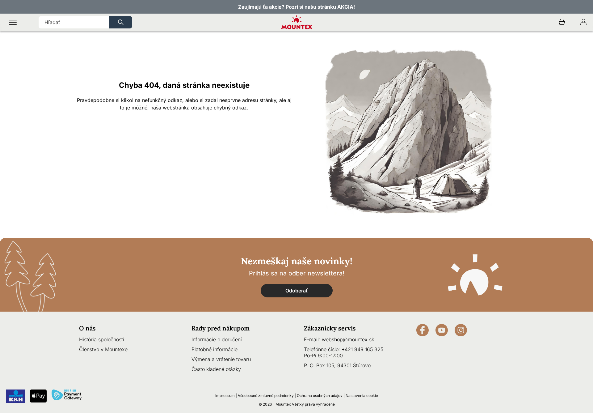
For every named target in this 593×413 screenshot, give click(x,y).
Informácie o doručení (216, 339)
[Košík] (562, 22)
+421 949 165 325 (362, 349)
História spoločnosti (101, 339)
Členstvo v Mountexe (103, 349)
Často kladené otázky (216, 369)
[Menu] (13, 22)
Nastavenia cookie (362, 395)
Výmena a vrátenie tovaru (221, 359)
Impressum (225, 395)
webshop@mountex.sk (348, 339)
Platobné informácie (214, 349)
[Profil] (583, 22)
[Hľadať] (120, 22)
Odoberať (296, 290)
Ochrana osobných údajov (320, 395)
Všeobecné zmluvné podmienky (266, 395)
